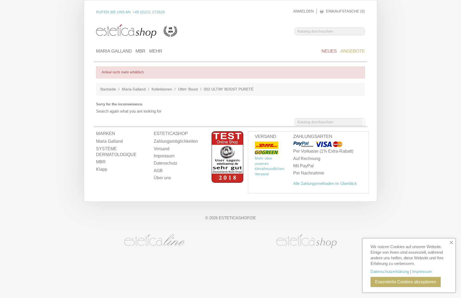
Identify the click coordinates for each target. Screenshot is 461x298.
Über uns (162, 178)
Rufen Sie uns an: (130, 12)
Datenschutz (165, 163)
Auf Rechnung (306, 158)
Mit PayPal (303, 166)
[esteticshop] (306, 241)
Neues (329, 51)
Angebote (352, 51)
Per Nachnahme (308, 173)
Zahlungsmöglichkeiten (176, 141)
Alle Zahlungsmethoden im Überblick (325, 183)
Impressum (164, 156)
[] (362, 33)
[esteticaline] (154, 239)
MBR (140, 51)
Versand (161, 148)
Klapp (101, 169)
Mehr (155, 51)
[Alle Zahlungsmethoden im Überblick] (304, 144)
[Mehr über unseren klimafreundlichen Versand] (266, 145)
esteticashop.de (237, 218)
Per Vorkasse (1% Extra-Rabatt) (323, 151)
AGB (158, 170)
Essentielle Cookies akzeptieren (405, 282)
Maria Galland (114, 51)
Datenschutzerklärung (390, 271)
